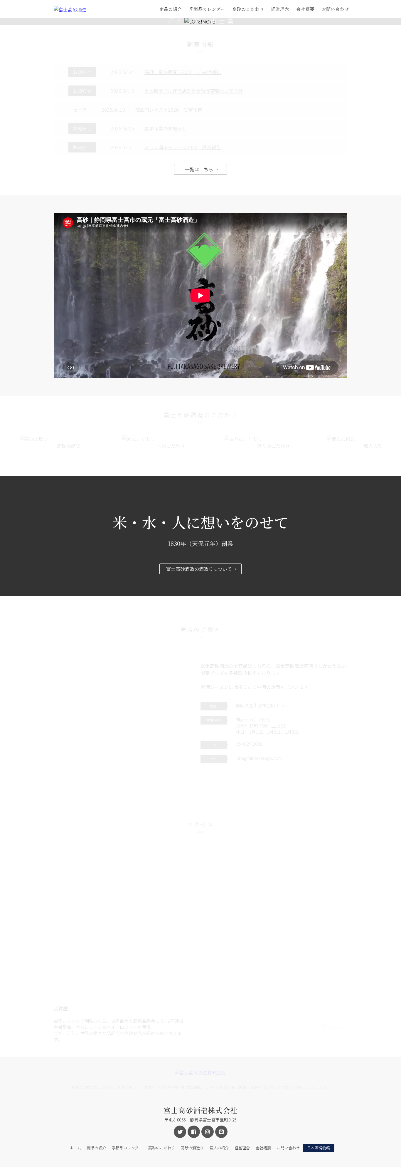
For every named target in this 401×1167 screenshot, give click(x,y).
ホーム (75, 1148)
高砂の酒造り (192, 1148)
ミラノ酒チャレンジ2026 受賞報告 (182, 147)
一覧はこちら (199, 169)
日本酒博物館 (318, 1148)
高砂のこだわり (248, 9)
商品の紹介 (170, 9)
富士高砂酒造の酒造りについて (199, 568)
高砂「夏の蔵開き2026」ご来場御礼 (182, 72)
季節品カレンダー (207, 9)
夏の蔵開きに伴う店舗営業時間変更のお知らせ (193, 90)
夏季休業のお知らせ (165, 128)
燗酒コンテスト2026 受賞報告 (168, 109)
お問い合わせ (335, 9)
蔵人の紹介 (219, 1148)
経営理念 (280, 9)
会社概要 (305, 9)
